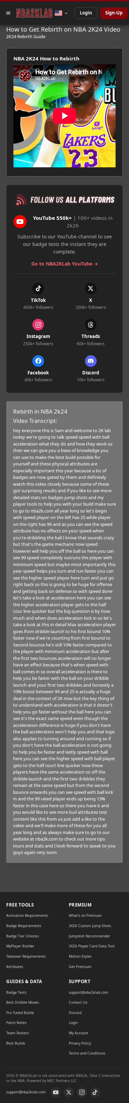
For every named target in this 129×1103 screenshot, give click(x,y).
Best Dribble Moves (22, 1002)
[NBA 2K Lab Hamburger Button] (8, 13)
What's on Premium (85, 915)
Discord (75, 1012)
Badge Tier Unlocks (22, 936)
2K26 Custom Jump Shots (90, 925)
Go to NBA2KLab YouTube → (64, 263)
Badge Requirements (23, 925)
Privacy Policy (80, 1043)
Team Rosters (17, 1033)
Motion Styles (80, 956)
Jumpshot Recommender (89, 936)
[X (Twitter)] (69, 1092)
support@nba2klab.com (88, 992)
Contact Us (78, 1002)
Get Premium (80, 966)
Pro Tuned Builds (20, 1012)
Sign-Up (113, 13)
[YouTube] (56, 1092)
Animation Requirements (27, 915)
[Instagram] (82, 1092)
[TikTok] (95, 1092)
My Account (78, 1033)
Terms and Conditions (87, 1053)
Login (86, 13)
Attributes (14, 966)
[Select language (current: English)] (61, 13)
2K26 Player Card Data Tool (92, 946)
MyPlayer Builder (20, 946)
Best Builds (15, 1043)
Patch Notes (16, 1022)
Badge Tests (16, 992)
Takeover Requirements (26, 956)
